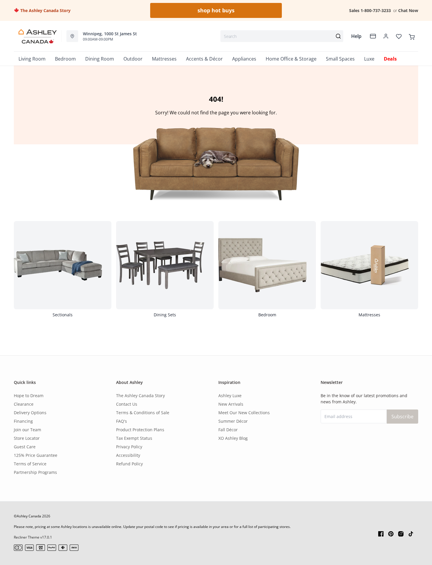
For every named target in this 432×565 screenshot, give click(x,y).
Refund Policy (129, 464)
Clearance (24, 404)
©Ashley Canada (27, 516)
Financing (23, 421)
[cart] (412, 36)
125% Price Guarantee (35, 455)
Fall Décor (228, 429)
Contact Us (126, 404)
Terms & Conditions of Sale (142, 412)
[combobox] (282, 36)
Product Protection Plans (140, 429)
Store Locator (27, 438)
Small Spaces (340, 59)
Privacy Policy (129, 446)
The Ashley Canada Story (45, 10)
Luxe (369, 59)
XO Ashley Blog (233, 438)
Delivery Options (30, 412)
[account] (386, 36)
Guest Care (25, 446)
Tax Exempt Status (134, 438)
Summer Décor (233, 421)
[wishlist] (399, 36)
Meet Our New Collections (244, 412)
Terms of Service (30, 464)
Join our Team (27, 429)
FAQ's (121, 421)
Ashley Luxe (230, 395)
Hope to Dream (28, 395)
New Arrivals (230, 404)
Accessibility (128, 455)
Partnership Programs (35, 472)
